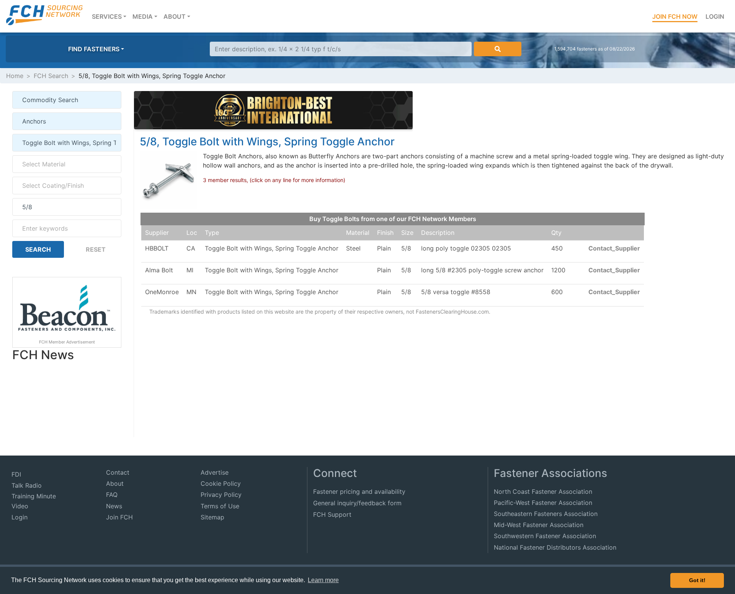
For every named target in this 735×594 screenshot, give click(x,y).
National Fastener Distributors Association (555, 547)
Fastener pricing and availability (359, 491)
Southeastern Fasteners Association (546, 514)
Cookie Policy (221, 483)
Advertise (215, 472)
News (114, 506)
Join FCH (119, 517)
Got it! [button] (697, 580)
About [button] (174, 16)
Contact (117, 472)
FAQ (112, 494)
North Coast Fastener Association (543, 491)
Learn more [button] (323, 580)
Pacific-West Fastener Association (543, 502)
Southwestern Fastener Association (545, 536)
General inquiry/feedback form (357, 503)
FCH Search (51, 76)
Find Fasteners (93, 49)
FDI (16, 474)
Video (19, 506)
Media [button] (142, 16)
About (115, 483)
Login (715, 16)
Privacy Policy (221, 494)
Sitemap (212, 517)
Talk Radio (26, 485)
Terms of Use (220, 506)
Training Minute (33, 496)
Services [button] (110, 16)
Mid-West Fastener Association (538, 525)
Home (14, 76)
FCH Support (332, 514)
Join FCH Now (674, 16)
